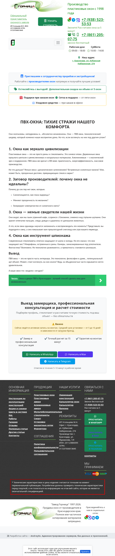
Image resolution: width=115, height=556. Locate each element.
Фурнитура (40, 428)
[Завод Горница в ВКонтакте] (93, 517)
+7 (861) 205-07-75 (86, 36)
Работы (13, 418)
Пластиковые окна (44, 394)
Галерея (13, 422)
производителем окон (42, 81)
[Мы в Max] (78, 20)
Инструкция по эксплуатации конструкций (17, 402)
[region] (57, 551)
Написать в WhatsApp (41, 354)
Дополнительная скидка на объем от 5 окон (75, 89)
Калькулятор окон (69, 401)
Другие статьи (17, 432)
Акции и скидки (18, 408)
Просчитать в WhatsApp (95, 421)
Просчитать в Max (95, 434)
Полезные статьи (18, 428)
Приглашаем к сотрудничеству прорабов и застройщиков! (60, 76)
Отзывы (13, 425)
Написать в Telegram (59, 361)
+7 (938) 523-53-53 (93, 21)
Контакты (14, 435)
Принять (85, 551)
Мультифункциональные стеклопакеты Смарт (48, 415)
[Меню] (58, 42)
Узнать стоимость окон (50, 22)
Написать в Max (77, 354)
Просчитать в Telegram (95, 447)
